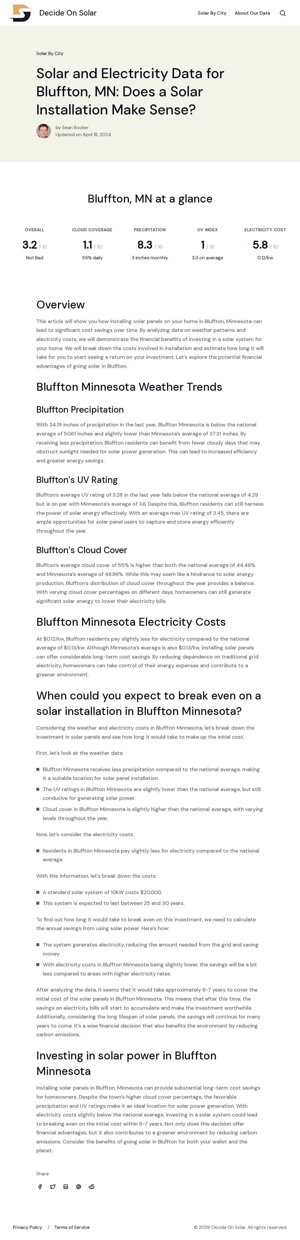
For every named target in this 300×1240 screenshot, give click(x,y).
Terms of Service (72, 1227)
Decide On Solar (68, 13)
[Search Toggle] (283, 13)
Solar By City (212, 13)
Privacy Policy (27, 1227)
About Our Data (252, 13)
